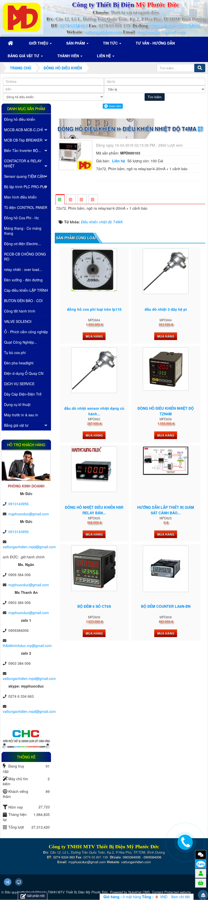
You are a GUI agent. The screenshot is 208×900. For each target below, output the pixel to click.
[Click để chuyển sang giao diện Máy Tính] (19, 882)
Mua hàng (94, 336)
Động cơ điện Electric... (22, 243)
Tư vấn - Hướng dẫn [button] (155, 43)
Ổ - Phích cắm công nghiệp (26, 331)
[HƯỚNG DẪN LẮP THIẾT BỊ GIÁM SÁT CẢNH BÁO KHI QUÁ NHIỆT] (165, 460)
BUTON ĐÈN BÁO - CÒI (23, 300)
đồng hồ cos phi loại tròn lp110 (94, 309)
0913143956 (18, 503)
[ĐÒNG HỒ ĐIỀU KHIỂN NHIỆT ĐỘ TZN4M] (165, 369)
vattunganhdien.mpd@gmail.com (29, 546)
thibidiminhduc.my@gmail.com (27, 645)
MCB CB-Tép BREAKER (23, 140)
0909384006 (188, 25)
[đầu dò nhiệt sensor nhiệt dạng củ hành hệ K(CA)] (94, 370)
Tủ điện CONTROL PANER (25, 207)
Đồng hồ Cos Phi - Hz (21, 217)
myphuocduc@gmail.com (161, 31)
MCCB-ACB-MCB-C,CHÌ (23, 129)
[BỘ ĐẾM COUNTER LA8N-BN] (165, 568)
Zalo (200, 864)
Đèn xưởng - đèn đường (23, 279)
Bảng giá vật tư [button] (24, 55)
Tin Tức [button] (111, 43)
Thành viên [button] (68, 55)
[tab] (60, 199)
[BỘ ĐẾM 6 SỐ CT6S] (94, 568)
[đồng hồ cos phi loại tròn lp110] (94, 269)
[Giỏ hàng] (200, 882)
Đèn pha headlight (18, 362)
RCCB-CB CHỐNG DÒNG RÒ (25, 256)
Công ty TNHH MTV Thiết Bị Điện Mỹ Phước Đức (71, 892)
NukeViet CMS (139, 892)
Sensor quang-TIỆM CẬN (24, 176)
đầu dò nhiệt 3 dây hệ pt (166, 309)
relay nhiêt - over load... (23, 269)
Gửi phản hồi (36, 895)
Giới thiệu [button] (39, 43)
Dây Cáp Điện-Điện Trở (22, 394)
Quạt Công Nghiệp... (20, 342)
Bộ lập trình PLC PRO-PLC (25, 186)
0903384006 (161, 25)
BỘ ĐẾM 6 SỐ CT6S (94, 606)
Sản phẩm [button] (76, 43)
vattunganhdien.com (103, 31)
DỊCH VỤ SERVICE (19, 383)
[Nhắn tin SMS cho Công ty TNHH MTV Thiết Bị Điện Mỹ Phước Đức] (200, 854)
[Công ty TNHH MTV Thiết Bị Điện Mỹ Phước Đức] (22, 16)
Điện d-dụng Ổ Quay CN (23, 373)
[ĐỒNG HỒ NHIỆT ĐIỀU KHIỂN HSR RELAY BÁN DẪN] (94, 469)
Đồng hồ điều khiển (19, 119)
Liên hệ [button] (104, 55)
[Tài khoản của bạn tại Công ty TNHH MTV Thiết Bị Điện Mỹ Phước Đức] (201, 873)
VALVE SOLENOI (17, 321)
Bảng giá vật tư (16, 425)
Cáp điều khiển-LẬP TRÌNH (26, 290)
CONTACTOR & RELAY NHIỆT (23, 163)
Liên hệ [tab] (118, 160)
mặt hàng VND (135, 896)
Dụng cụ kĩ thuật (17, 404)
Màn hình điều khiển (20, 197)
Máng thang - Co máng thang (22, 231)
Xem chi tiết (180, 896)
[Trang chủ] (11, 43)
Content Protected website (171, 892)
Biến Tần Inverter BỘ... (22, 150)
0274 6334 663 (74, 25)
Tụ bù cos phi (15, 352)
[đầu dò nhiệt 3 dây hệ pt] (165, 271)
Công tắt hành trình (19, 311)
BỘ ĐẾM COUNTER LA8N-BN (165, 606)
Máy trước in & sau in (21, 414)
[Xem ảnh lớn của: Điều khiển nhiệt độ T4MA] (76, 154)
